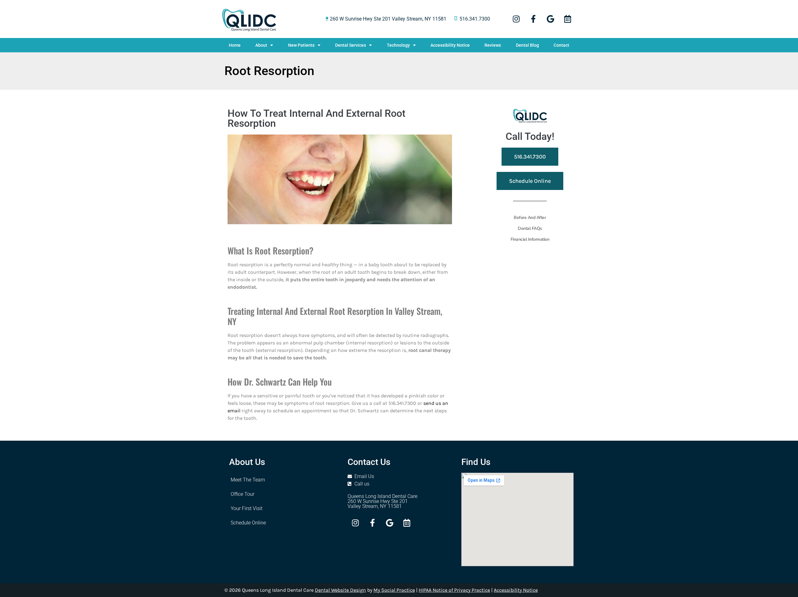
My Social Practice (394, 590)
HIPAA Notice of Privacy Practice (454, 590)
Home (235, 45)
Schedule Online (248, 523)
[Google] (550, 19)
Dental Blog (527, 45)
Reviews (492, 45)
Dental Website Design (340, 590)
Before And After (530, 217)
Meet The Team (248, 480)
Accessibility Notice (450, 45)
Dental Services (350, 45)
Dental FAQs (530, 228)
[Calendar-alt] (567, 19)
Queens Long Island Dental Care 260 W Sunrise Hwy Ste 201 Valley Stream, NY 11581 (382, 501)
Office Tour (242, 494)
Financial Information (530, 239)
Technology (398, 45)
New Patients (301, 45)
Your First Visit (246, 508)
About (261, 45)
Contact (561, 45)
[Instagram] (516, 19)
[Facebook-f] (533, 19)
